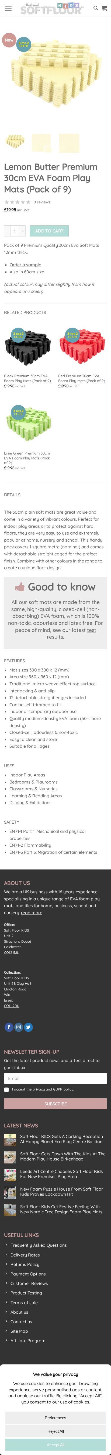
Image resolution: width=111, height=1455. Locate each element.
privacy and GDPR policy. (53, 1089)
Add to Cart (49, 231)
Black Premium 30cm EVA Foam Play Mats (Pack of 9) (27, 378)
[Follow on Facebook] (9, 1027)
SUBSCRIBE (55, 1104)
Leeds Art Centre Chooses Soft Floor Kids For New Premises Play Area (61, 1174)
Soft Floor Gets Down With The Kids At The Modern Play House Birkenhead (63, 1156)
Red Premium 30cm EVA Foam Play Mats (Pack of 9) (81, 378)
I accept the (43, 1089)
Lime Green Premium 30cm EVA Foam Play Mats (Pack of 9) (27, 458)
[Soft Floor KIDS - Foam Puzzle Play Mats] (52, 8)
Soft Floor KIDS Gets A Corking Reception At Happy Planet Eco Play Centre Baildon (61, 1139)
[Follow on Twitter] (28, 1027)
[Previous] (13, 76)
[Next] (98, 76)
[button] (8, 8)
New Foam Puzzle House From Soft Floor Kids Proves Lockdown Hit (61, 1192)
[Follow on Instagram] (18, 1027)
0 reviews (42, 202)
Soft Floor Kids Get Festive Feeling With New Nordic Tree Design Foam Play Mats (61, 1209)
